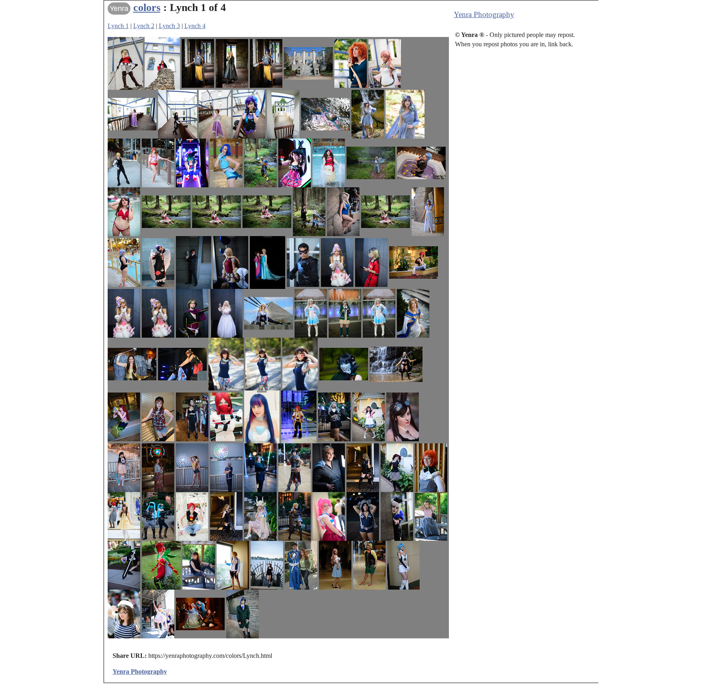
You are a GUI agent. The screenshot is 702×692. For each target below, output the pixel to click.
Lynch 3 (169, 25)
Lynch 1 (118, 25)
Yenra (119, 8)
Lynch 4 (195, 25)
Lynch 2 (143, 25)
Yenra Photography (484, 14)
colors (146, 7)
